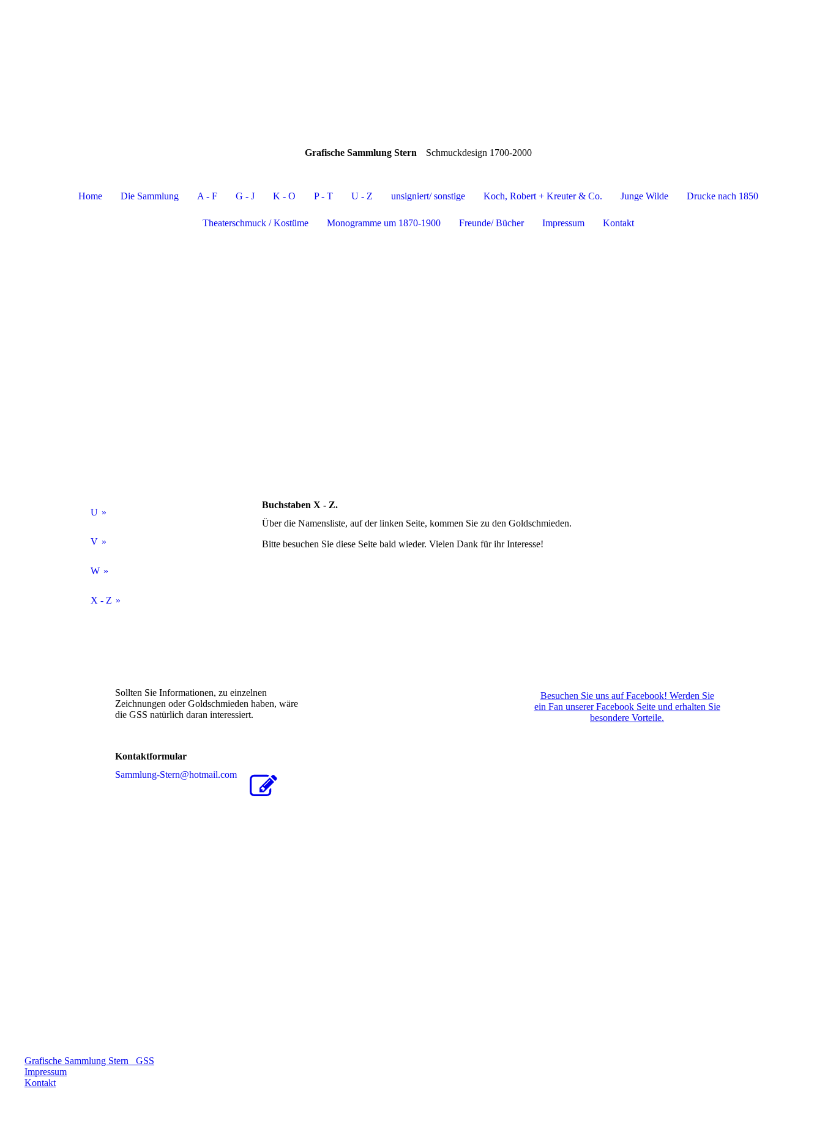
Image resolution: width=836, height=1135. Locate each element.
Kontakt (618, 223)
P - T (323, 196)
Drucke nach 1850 (722, 196)
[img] (418, 61)
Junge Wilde (644, 196)
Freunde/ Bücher (491, 223)
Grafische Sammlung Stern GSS (89, 1061)
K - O (284, 196)
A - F (207, 196)
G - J (245, 196)
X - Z (101, 600)
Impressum (563, 223)
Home (90, 196)
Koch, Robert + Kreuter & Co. (542, 196)
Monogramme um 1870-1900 (384, 223)
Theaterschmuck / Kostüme (255, 223)
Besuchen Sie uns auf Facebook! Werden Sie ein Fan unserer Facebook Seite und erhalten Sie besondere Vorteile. (627, 706)
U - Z (362, 196)
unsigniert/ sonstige (428, 196)
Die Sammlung (150, 196)
